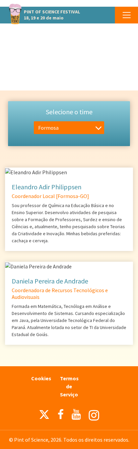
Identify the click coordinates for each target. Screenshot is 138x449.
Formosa (48, 127)
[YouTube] (76, 414)
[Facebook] (61, 414)
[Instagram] (94, 415)
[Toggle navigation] (126, 15)
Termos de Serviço (69, 386)
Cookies (41, 378)
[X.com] (44, 416)
